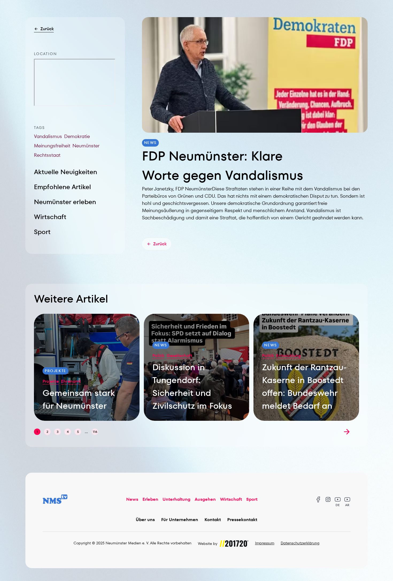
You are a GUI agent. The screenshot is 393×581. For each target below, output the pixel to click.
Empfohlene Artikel (62, 186)
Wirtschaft (50, 216)
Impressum (264, 543)
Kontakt (213, 520)
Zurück (47, 29)
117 (95, 431)
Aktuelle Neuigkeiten (65, 171)
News (132, 499)
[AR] (347, 499)
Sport (42, 231)
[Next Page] (346, 431)
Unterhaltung (176, 499)
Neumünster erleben (65, 201)
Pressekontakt (242, 520)
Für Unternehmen (179, 520)
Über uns (145, 520)
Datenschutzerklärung (300, 543)
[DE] (337, 499)
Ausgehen (205, 499)
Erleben (150, 499)
